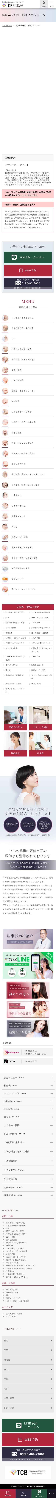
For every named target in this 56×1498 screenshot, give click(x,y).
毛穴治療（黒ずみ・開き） (23, 359)
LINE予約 (31, 257)
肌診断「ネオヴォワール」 (23, 391)
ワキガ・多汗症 (19, 506)
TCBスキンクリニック (34, 1054)
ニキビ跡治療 (18, 380)
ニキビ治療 (17, 370)
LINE (39, 1495)
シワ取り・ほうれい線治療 (23, 422)
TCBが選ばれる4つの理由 (16, 1151)
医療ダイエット (19, 516)
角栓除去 (16, 401)
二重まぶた (17, 495)
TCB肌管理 (30, 1051)
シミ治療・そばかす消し (23, 318)
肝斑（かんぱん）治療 (22, 349)
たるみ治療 (17, 432)
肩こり (15, 526)
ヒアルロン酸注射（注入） (23, 453)
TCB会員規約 (10, 1161)
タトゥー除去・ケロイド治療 (25, 558)
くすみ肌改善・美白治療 (23, 328)
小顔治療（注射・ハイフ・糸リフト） (29, 474)
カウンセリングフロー (15, 1170)
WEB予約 (31, 270)
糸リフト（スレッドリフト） (25, 589)
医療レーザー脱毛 (20, 537)
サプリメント (18, 579)
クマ (13, 339)
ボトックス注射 (19, 464)
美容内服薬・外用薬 (20, 568)
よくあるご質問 (11, 1125)
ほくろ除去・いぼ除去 (22, 412)
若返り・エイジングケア (23, 443)
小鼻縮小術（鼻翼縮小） (23, 547)
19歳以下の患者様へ (14, 1142)
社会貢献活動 (10, 1179)
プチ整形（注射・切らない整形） (27, 485)
